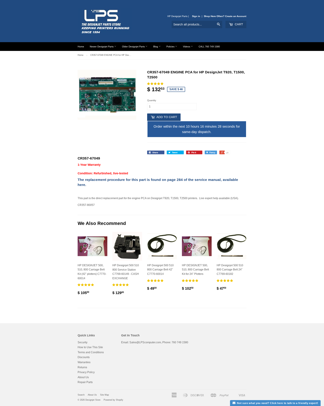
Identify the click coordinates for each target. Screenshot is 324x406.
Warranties (84, 362)
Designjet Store (92, 400)
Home (81, 46)
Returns (82, 367)
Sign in (196, 16)
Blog (156, 46)
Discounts (84, 357)
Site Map (104, 395)
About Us (83, 377)
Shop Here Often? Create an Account (225, 16)
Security (82, 342)
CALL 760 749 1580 (209, 46)
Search (81, 395)
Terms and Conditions (91, 352)
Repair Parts (85, 382)
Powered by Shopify (113, 400)
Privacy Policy (86, 372)
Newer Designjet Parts (102, 46)
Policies (170, 46)
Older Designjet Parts (133, 46)
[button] (155, 83)
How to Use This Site (90, 347)
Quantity (151, 100)
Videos (187, 46)
